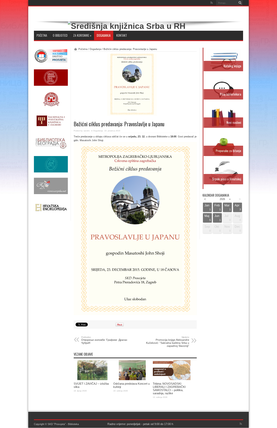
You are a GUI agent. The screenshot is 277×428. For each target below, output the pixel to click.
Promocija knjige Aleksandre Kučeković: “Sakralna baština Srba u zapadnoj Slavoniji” (167, 341)
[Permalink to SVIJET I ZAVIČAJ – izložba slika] (92, 379)
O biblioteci (60, 35)
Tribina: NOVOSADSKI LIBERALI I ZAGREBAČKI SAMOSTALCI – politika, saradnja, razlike (169, 388)
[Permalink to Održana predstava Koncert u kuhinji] (132, 379)
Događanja (104, 35)
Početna (42, 35)
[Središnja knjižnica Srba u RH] (126, 26)
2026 (222, 199)
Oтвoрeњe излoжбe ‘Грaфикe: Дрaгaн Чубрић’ (104, 340)
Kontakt (121, 35)
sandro (87, 131)
